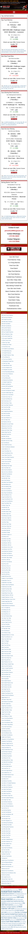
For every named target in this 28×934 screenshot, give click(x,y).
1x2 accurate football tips (6, 890)
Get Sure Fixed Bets (6, 624)
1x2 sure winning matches (10, 897)
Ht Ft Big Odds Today (6, 628)
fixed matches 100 (13, 907)
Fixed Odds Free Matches (7, 553)
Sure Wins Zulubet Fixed (6, 843)
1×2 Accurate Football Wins (7, 338)
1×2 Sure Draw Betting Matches (8, 371)
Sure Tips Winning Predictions (7, 806)
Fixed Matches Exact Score (7, 547)
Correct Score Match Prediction (8, 457)
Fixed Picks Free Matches (7, 561)
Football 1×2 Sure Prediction (7, 578)
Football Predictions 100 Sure (7, 595)
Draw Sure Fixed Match (6, 488)
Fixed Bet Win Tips (5, 507)
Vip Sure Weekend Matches (7, 862)
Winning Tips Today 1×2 (6, 883)
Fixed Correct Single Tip (6, 517)
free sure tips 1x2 (20, 918)
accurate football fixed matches (9, 901)
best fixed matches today (11, 903)
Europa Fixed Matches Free (7, 499)
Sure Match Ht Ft (5, 778)
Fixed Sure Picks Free (6, 568)
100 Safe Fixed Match (6, 323)
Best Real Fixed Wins (7, 56)
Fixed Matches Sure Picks (7, 549)
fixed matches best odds (19, 908)
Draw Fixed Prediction (6, 480)
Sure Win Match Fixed (6, 818)
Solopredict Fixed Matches (7, 741)
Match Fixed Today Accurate (7, 655)
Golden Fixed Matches (6, 626)
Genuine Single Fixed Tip (6, 622)
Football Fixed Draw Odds (7, 588)
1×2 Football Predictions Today (8, 355)
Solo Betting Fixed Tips (6, 730)
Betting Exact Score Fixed (7, 426)
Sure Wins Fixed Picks (6, 835)
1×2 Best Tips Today (6, 342)
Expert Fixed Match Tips (6, 503)
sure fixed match (12, 52)
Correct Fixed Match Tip (6, 451)
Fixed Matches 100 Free (6, 542)
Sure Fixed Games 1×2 (6, 764)
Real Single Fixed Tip (6, 689)
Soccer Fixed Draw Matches (7, 718)
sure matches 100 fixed (11, 923)
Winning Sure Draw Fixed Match (8, 881)
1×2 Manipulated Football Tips (7, 361)
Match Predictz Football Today (8, 664)
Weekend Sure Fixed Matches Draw (9, 872)
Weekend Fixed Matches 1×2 (7, 866)
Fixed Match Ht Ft (5, 536)
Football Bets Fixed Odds (7, 582)
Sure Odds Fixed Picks (6, 793)
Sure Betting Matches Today (7, 760)
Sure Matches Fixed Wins (7, 780)
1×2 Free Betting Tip (6, 357)
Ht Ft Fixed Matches (6, 630)
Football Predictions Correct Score (8, 599)
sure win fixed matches (15, 925)
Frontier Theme (24, 932)
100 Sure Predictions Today (7, 334)
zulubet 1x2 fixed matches (7, 928)
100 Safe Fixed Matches (6, 325)
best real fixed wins (16, 85)
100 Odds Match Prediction (7, 321)
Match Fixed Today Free (6, 657)
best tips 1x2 (20, 903)
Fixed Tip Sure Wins (6, 572)
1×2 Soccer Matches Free (7, 367)
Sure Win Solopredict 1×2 (7, 820)
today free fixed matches (21, 927)
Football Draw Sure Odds (6, 586)
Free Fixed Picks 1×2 (6, 613)
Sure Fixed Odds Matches (7, 766)
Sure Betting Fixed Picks (6, 753)
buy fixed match (7, 49)
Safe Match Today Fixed (6, 699)
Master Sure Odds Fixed (6, 639)
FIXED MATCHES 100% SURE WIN (9, 1)
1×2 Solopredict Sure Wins (7, 369)
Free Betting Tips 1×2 (6, 611)
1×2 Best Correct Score (6, 340)
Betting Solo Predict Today (7, 430)
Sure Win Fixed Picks (6, 816)
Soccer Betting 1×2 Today (7, 716)
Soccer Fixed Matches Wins (7, 722)
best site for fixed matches (19, 175)
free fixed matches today (8, 918)
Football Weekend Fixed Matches (8, 605)
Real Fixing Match (5, 678)
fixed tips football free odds (6, 217)
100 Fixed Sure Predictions (7, 317)
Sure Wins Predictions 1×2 (7, 841)
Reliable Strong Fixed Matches (8, 695)
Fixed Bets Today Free (6, 513)
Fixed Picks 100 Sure (6, 559)
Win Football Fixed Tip (6, 877)
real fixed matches (5, 52)
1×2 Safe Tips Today (6, 363)
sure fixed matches (20, 52)
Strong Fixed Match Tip (6, 747)
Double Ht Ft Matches (6, 476)
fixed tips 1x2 (18, 912)
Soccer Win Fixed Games (7, 726)
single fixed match (13, 919)
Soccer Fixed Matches (6, 720)
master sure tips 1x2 (17, 217)
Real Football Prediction (6, 680)
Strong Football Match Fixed (7, 749)
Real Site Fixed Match (6, 691)
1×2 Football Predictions (6, 352)
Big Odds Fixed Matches (6, 438)
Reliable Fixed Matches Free (7, 693)
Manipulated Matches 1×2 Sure (8, 634)
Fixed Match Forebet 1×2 (6, 534)
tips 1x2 (13, 927)
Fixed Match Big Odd (6, 530)
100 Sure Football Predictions (7, 332)
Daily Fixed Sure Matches (7, 469)
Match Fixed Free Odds (6, 649)
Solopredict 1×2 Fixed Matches (8, 739)
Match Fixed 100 (5, 643)
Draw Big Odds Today (6, 478)
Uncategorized (4, 858)
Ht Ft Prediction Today (6, 632)
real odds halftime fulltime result (16, 87)
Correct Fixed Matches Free (7, 453)
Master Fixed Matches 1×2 (7, 636)
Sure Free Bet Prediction (6, 776)
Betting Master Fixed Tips (8, 182)
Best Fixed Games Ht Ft (6, 400)
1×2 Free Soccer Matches (7, 359)
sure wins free (10, 88)
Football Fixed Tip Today (6, 590)
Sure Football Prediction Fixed (7, 774)
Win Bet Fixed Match (6, 874)
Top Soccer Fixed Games (7, 856)
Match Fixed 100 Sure (6, 645)
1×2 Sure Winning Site (6, 377)
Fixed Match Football (6, 532)
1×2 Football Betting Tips (6, 350)
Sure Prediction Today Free (7, 795)
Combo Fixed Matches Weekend (8, 446)
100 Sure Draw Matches (6, 330)
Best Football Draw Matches (7, 411)
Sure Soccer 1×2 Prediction (7, 803)
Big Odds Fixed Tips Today (7, 440)
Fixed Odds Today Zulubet (7, 557)
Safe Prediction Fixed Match (7, 701)
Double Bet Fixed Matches (7, 474)
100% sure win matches (8, 175)
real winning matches (12, 123)
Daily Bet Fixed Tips (6, 463)
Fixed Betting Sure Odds (6, 515)
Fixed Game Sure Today (6, 524)
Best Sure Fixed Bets (6, 415)
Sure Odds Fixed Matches (7, 791)
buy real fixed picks (8, 50)
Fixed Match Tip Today (6, 540)
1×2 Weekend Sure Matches (7, 380)
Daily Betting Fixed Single (7, 465)
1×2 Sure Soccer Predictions (7, 373)
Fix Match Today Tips (6, 505)
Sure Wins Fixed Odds (6, 833)
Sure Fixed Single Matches (7, 770)
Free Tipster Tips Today (6, 618)
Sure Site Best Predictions (7, 801)
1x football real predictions (9, 122)
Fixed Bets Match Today (6, 511)
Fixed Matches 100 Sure (6, 545)
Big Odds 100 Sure (5, 436)
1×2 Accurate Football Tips (7, 336)
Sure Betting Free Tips (6, 757)
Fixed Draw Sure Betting (6, 519)
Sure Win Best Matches (6, 810)
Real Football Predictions (6, 684)
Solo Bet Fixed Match (6, 728)
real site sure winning (12, 177)
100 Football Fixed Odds (6, 319)
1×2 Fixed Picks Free (6, 346)
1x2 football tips (14, 895)
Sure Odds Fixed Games (6, 789)
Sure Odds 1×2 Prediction (7, 785)
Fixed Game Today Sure (6, 526)
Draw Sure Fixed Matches (7, 490)
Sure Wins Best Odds (6, 828)
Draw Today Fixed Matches (7, 492)
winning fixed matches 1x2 (6, 178)
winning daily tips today (20, 177)
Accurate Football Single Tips (7, 392)
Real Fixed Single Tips (6, 676)
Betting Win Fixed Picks (6, 434)
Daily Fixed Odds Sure (6, 467)
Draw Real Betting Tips (6, 484)
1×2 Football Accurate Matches (8, 348)
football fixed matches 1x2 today (8, 916)
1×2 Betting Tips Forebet (6, 344)
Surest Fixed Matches (6, 845)
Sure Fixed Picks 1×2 (6, 768)
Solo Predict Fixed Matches (7, 735)
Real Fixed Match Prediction (7, 672)
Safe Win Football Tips (6, 703)
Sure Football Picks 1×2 (6, 772)
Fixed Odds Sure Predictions (7, 555)
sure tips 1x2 (6, 925)
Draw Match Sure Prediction (7, 482)
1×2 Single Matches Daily (7, 365)
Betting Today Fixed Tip (6, 432)
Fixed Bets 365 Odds (6, 509)
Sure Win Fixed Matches (6, 812)
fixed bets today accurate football (19, 50)
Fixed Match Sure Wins (6, 538)
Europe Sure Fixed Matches (7, 501)
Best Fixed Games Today (7, 403)
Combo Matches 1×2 (6, 448)
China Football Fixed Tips (7, 444)
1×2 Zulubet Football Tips (7, 382)
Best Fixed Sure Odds (6, 407)
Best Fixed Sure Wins (6, 409)
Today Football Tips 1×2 (6, 851)
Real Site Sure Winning (7, 129)
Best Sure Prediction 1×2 (6, 417)
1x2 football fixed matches (11, 890)
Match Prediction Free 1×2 (7, 661)
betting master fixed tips (21, 216)
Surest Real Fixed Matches (7, 847)
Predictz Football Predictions (7, 668)
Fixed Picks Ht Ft (5, 563)
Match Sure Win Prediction (7, 666)
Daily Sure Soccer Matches (7, 471)
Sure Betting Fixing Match (7, 755)
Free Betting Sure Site (6, 609)
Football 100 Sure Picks (6, 576)
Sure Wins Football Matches (7, 839)
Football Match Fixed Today (7, 593)
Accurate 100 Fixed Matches (7, 386)
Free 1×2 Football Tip (6, 607)
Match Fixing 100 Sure (6, 659)
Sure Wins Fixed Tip (6, 837)
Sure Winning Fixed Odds (7, 824)
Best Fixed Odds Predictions (7, 405)
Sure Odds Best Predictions (7, 787)
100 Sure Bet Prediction (6, 327)
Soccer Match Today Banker (7, 724)
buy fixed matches (14, 49)
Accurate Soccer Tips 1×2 (7, 396)
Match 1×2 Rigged (5, 641)
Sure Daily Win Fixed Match (7, 762)
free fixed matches (21, 916)
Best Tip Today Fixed (6, 419)
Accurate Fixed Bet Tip (6, 388)
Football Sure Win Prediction (7, 603)
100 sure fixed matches (12, 898)
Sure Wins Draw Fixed (6, 831)
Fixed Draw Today (5, 522)
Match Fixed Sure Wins (6, 653)
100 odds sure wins (7, 85)
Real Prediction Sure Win (6, 686)
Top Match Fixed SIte (6, 854)
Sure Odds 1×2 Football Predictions (9, 783)
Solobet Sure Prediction (6, 737)
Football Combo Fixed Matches (8, 584)
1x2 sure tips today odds (19, 122)
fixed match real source (11, 912)
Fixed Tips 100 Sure (6, 574)
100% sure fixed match (18, 899)
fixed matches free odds (11, 910)
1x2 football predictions (20, 893)
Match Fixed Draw (5, 647)
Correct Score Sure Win (6, 461)
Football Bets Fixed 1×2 (6, 580)
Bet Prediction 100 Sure (6, 421)
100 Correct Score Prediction (7, 315)
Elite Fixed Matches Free (6, 494)
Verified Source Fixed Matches (8, 860)
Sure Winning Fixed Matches (7, 822)
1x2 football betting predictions (10, 216)
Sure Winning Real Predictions (10, 92)
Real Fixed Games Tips (6, 670)
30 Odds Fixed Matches (6, 384)
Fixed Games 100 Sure (6, 528)
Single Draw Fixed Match (6, 705)
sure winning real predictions (11, 124)
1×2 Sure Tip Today (5, 375)
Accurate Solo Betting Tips (7, 398)
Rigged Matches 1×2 (6, 697)
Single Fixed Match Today (7, 709)
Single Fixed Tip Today (6, 712)
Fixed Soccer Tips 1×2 (6, 565)
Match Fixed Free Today (6, 651)
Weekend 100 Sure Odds (6, 864)
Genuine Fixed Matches (6, 620)
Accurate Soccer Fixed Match (7, 394)
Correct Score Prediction (6, 459)
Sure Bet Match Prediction (7, 751)
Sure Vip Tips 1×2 (5, 808)
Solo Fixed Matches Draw (7, 732)
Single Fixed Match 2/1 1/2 (7, 707)
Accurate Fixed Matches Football (8, 390)
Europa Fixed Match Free (7, 497)
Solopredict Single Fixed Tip (7, 743)
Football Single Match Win (7, 601)
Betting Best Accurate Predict (7, 423)
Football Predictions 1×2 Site (7, 597)
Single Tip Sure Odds (6, 714)
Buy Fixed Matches (6, 20)
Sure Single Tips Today (6, 799)
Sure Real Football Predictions (8, 797)
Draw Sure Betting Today (6, 486)
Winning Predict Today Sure (7, 879)
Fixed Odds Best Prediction (7, 551)
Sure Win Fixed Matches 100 (7, 814)
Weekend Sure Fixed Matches (7, 870)
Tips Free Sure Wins (6, 849)
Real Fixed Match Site (6, 674)
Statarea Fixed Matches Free (7, 745)
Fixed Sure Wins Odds (6, 570)
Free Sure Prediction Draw (7, 616)
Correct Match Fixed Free (7, 455)
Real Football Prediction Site (7, 682)
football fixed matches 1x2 (18, 914)
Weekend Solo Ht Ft (6, 868)
